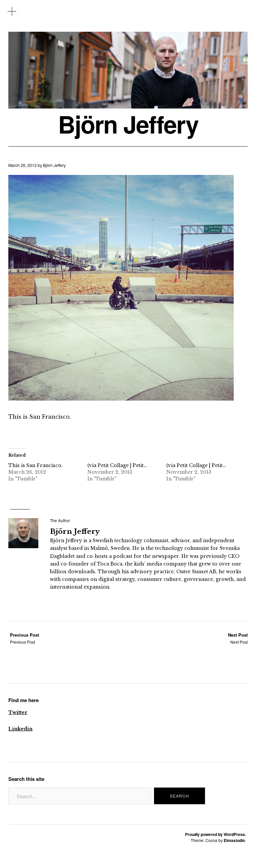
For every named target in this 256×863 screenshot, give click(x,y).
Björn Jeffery (128, 124)
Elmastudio (234, 840)
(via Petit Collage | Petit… (117, 465)
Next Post (238, 638)
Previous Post (24, 638)
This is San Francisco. (35, 465)
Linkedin (20, 729)
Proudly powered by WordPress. (215, 834)
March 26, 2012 (22, 165)
